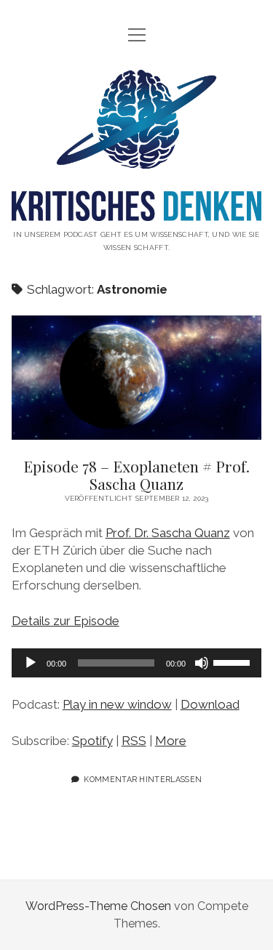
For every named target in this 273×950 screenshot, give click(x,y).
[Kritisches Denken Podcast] (137, 209)
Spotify (92, 740)
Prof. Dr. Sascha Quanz (168, 533)
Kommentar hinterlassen (143, 779)
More (170, 740)
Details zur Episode (65, 620)
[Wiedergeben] (30, 663)
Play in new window (117, 704)
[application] (137, 662)
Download (210, 704)
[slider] (233, 661)
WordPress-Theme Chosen (98, 906)
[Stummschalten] (201, 663)
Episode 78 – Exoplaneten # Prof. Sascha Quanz (137, 377)
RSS (134, 740)
